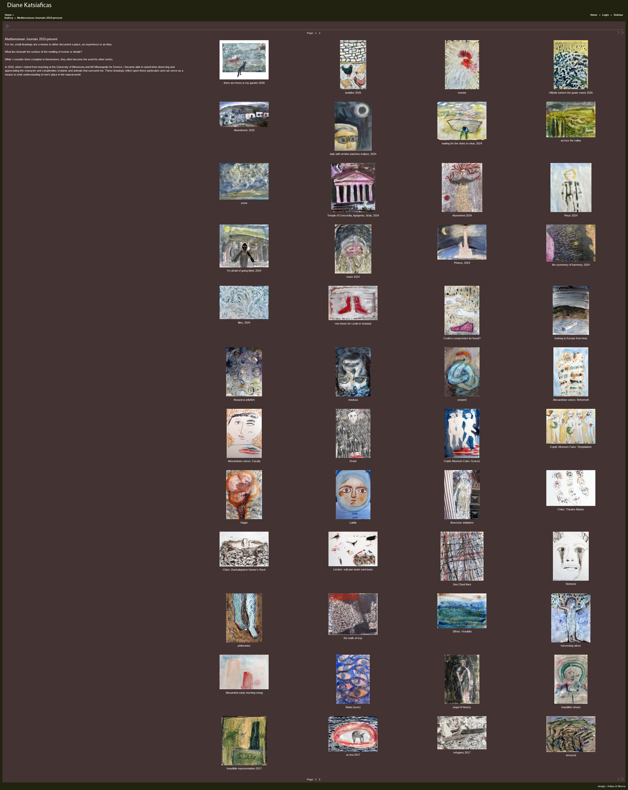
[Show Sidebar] (8, 26)
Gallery (8, 17)
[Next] (619, 33)
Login (605, 14)
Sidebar (618, 14)
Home (593, 14)
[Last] (622, 33)
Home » (9, 14)
